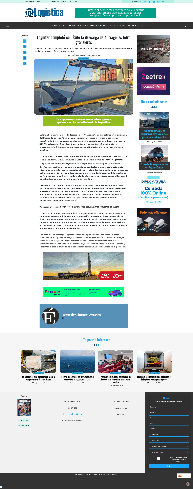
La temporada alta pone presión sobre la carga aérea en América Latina (38, 378)
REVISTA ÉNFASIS (81, 474)
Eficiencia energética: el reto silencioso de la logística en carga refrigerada (154, 378)
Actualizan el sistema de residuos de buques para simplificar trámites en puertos (116, 379)
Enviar (169, 466)
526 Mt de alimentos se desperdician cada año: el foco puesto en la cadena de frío (154, 134)
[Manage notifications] (188, 484)
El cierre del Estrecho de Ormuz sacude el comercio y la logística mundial (77, 378)
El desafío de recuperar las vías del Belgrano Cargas (154, 165)
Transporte (38, 373)
